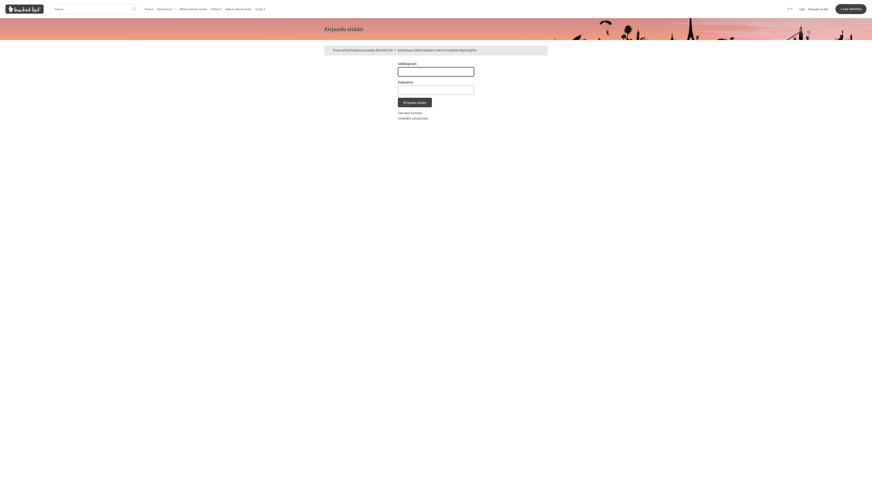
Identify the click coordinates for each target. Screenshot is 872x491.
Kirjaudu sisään (818, 9)
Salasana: (406, 82)
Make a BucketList (238, 9)
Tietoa (148, 9)
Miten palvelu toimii (193, 9)
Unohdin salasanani (413, 118)
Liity (802, 9)
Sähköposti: (407, 63)
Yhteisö (216, 9)
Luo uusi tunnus (410, 112)
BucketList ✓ (166, 9)
